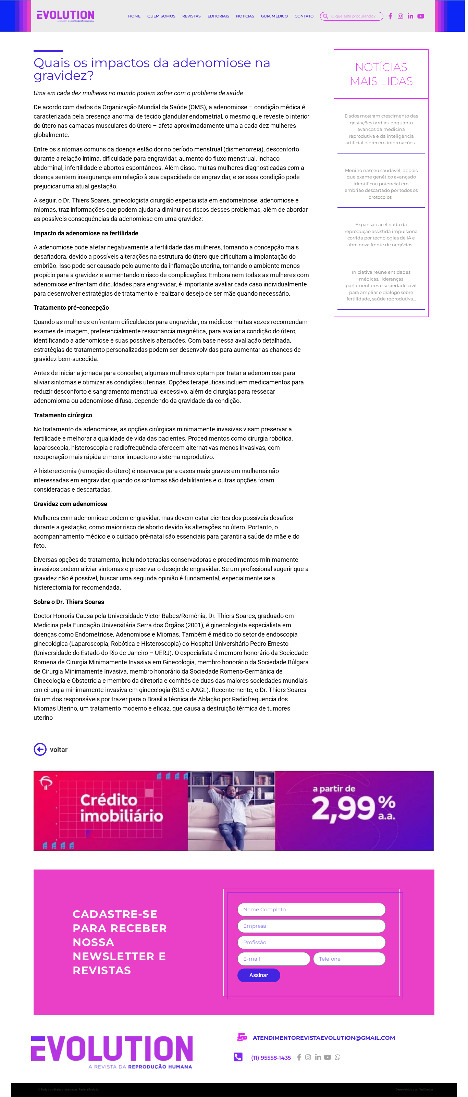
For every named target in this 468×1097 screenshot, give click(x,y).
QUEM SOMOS (161, 16)
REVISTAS (191, 16)
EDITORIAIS (218, 16)
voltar (58, 749)
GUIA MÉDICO (274, 16)
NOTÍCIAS (245, 16)
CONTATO (304, 16)
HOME (134, 16)
